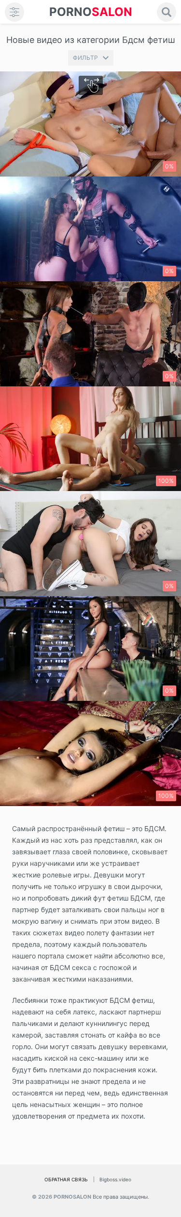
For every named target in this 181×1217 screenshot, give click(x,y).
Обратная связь (66, 1179)
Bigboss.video (115, 1179)
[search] (166, 12)
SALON (90, 11)
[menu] (14, 12)
